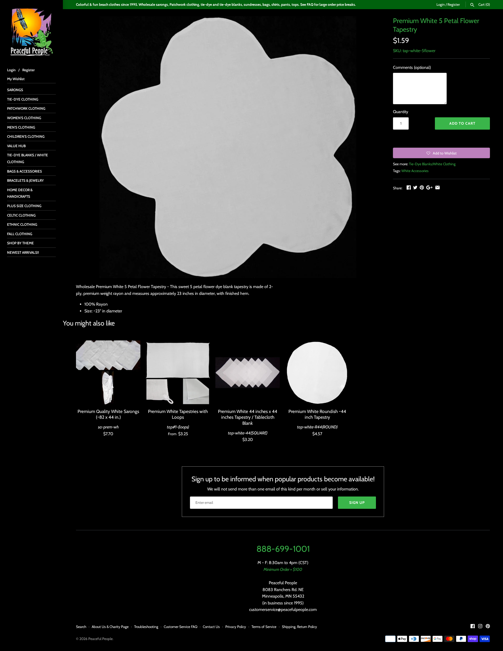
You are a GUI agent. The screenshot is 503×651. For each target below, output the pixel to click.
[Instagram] (480, 627)
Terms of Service (264, 627)
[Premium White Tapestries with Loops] (178, 372)
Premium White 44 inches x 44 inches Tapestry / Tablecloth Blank (247, 417)
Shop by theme (20, 243)
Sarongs (15, 90)
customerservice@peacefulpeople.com (283, 609)
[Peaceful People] (31, 31)
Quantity (400, 111)
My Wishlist (16, 79)
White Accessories (415, 171)
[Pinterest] (488, 627)
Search (81, 627)
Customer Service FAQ (180, 627)
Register (453, 4)
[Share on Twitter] (415, 187)
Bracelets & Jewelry (25, 180)
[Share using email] (437, 187)
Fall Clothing (19, 234)
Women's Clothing (24, 118)
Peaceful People (100, 639)
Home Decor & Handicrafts (19, 193)
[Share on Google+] (429, 187)
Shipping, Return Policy (299, 627)
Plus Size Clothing (24, 206)
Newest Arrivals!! (23, 252)
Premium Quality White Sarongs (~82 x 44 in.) (108, 414)
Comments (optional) (412, 67)
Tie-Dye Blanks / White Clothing (27, 158)
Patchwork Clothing (26, 108)
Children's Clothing (26, 136)
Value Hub (16, 146)
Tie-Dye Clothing (22, 99)
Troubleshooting (146, 627)
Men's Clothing (21, 127)
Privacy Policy (235, 627)
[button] (441, 153)
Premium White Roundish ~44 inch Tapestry (317, 414)
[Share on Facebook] (409, 187)
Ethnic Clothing (22, 224)
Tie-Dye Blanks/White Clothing (432, 164)
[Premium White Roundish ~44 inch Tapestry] (317, 372)
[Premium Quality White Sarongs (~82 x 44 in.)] (108, 372)
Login (440, 4)
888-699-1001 (283, 549)
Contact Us (211, 627)
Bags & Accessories (24, 171)
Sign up (357, 502)
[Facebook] (473, 627)
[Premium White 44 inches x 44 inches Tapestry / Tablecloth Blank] (247, 372)
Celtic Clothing (21, 215)
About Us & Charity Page (110, 627)
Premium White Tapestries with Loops (178, 414)
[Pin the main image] (422, 187)
